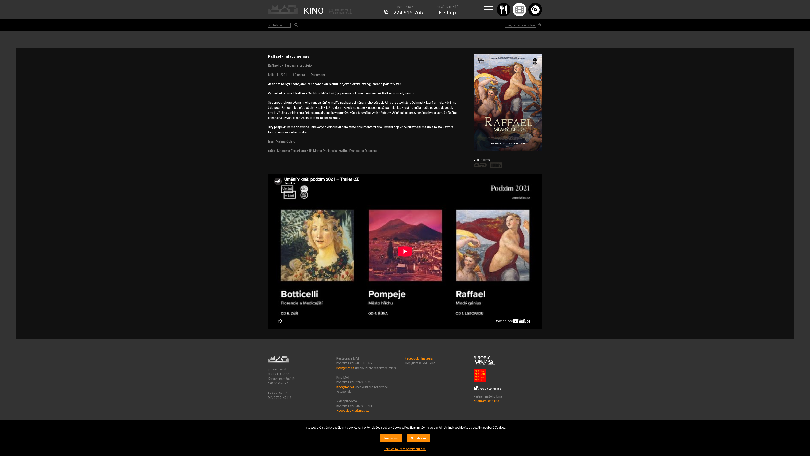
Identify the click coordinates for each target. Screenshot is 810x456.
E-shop (447, 13)
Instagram (428, 358)
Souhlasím (418, 438)
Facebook (412, 358)
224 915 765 (408, 13)
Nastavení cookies (486, 401)
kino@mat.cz (345, 387)
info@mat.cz (345, 368)
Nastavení (391, 438)
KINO (314, 11)
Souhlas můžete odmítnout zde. (405, 449)
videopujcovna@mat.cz (352, 411)
